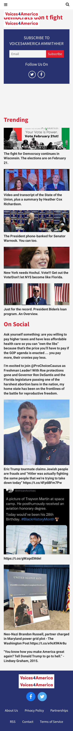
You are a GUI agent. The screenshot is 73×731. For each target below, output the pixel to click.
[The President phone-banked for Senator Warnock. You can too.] (36, 221)
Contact (27, 722)
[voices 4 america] (36, 18)
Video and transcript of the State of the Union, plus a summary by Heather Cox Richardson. (33, 199)
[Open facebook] (41, 74)
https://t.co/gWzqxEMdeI (22, 558)
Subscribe (55, 54)
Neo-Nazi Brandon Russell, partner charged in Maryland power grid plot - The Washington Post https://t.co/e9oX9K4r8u (36, 638)
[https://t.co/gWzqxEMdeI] (36, 521)
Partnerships (59, 710)
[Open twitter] (32, 74)
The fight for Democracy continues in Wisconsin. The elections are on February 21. (35, 158)
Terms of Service (51, 722)
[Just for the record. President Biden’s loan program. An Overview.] (36, 294)
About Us (11, 710)
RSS (13, 722)
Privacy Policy (34, 710)
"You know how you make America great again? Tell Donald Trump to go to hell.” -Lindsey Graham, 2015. (34, 656)
